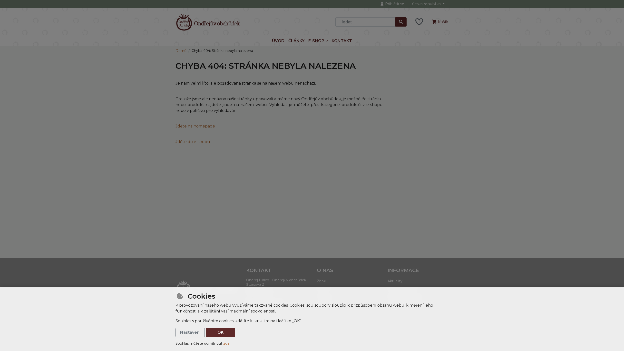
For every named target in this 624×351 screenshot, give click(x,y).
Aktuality (395, 281)
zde (226, 343)
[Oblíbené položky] (419, 22)
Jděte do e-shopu (193, 141)
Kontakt (342, 41)
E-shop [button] (316, 41)
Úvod (278, 41)
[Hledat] (401, 22)
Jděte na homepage (195, 126)
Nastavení (190, 332)
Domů (181, 51)
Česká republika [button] (427, 4)
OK (220, 332)
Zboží (321, 281)
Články (296, 41)
